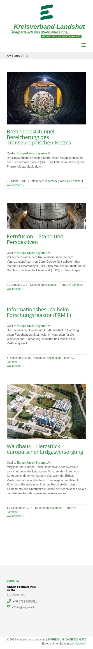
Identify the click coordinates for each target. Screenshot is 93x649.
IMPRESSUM (55, 639)
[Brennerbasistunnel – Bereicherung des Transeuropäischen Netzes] (46, 98)
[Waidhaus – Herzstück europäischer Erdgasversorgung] (46, 411)
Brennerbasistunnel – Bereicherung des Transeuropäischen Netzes (39, 137)
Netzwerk (80, 643)
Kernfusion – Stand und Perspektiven (35, 239)
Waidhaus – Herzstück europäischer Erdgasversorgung (45, 449)
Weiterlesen (14, 185)
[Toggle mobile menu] (83, 45)
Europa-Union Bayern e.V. (34, 153)
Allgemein (50, 181)
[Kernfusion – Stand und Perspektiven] (46, 216)
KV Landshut (75, 181)
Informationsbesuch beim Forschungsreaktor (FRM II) (39, 312)
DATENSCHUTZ (76, 639)
